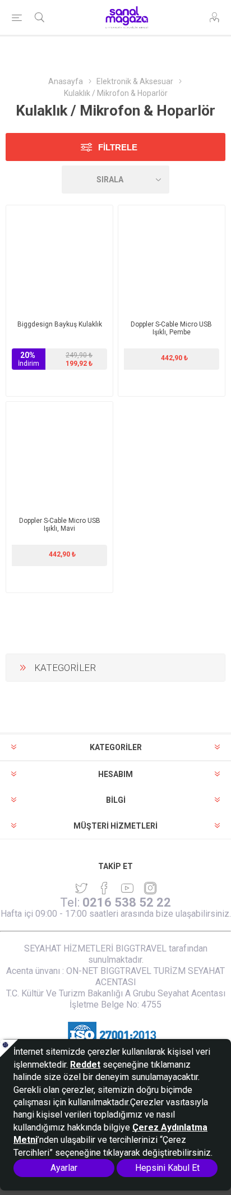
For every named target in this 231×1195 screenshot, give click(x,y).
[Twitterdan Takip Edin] (81, 888)
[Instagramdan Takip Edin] (127, 888)
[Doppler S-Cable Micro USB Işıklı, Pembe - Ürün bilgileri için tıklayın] (171, 258)
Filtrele (117, 147)
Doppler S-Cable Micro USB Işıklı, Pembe (171, 328)
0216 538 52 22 (126, 902)
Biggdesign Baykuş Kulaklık (59, 324)
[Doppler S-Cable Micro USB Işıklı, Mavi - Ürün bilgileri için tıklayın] (59, 455)
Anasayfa (65, 81)
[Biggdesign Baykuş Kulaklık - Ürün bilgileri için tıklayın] (59, 258)
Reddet (85, 1064)
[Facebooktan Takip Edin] (104, 888)
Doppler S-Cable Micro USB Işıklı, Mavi (59, 524)
